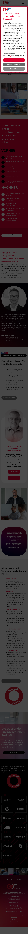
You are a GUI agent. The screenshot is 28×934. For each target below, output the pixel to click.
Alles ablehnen (14, 68)
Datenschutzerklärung (15, 56)
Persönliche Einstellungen (14, 64)
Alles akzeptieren (14, 60)
